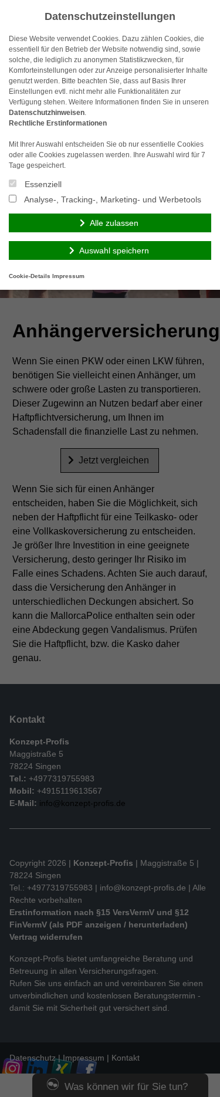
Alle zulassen (114, 223)
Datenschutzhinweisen (46, 113)
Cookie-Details (29, 276)
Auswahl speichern (114, 250)
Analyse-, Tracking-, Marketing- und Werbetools (111, 199)
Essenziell (42, 184)
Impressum (68, 276)
